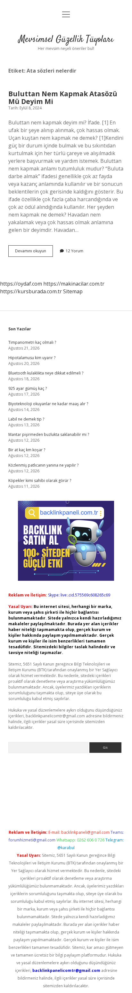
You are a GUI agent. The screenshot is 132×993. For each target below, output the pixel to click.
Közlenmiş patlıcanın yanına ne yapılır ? (43, 465)
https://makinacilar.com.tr (73, 283)
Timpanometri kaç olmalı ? (32, 342)
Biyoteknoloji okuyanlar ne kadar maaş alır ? (48, 403)
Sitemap (73, 291)
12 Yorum (74, 251)
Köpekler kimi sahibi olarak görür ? (39, 480)
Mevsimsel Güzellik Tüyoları (66, 39)
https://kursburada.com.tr (31, 291)
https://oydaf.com (21, 283)
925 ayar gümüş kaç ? (27, 388)
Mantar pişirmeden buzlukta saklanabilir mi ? (48, 434)
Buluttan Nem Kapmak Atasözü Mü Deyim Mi (62, 97)
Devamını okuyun (34, 252)
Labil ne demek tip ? (26, 419)
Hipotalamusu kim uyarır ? (31, 357)
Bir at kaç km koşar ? (26, 450)
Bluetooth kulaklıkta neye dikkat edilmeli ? (45, 373)
